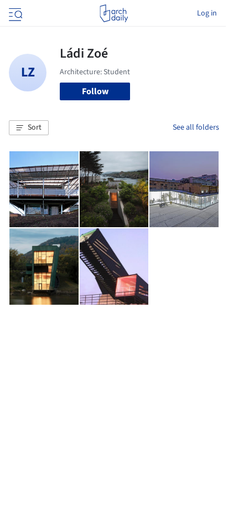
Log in (207, 13)
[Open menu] (14, 13)
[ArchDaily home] (114, 13)
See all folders (196, 127)
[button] (29, 128)
